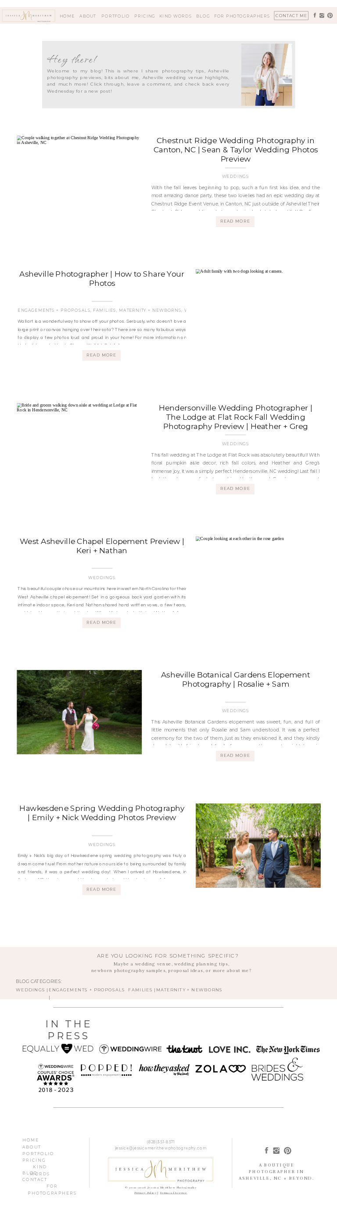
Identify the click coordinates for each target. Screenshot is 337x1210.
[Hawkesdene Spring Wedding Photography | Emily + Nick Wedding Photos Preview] (258, 845)
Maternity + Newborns (150, 310)
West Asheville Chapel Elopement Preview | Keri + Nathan (102, 546)
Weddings (235, 176)
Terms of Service (173, 1193)
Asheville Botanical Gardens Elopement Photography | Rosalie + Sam (235, 679)
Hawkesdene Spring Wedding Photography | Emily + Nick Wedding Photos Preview (101, 813)
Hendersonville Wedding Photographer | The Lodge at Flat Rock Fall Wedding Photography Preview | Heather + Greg (235, 417)
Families (104, 310)
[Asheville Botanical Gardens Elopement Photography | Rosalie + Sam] (79, 712)
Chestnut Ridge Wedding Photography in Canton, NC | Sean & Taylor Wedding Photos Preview (236, 150)
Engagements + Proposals (54, 310)
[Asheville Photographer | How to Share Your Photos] (258, 311)
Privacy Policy (145, 1193)
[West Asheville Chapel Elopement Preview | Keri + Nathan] (258, 579)
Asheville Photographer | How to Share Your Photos (101, 279)
